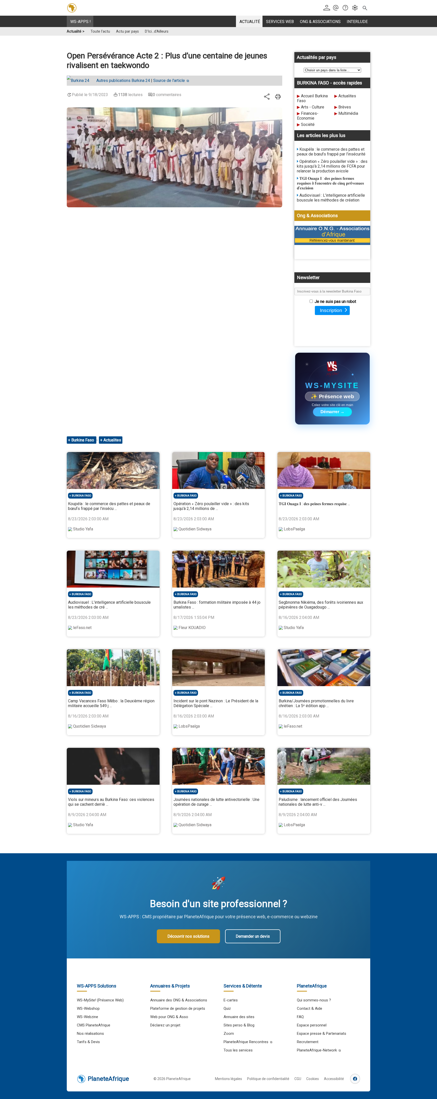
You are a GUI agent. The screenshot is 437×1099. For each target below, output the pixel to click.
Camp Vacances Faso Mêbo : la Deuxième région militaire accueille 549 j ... (111, 703)
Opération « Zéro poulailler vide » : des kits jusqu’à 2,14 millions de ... (211, 506)
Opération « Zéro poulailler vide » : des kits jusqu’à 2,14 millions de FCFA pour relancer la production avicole (332, 166)
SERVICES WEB (280, 21)
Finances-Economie (307, 116)
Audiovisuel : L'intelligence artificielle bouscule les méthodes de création (331, 198)
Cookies (312, 1079)
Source (169, 80)
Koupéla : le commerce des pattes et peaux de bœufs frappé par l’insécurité (331, 151)
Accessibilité (334, 1079)
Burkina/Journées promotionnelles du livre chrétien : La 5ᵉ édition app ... (316, 703)
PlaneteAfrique (108, 1078)
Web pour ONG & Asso (169, 1017)
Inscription (331, 310)
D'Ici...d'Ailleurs (156, 31)
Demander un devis (253, 936)
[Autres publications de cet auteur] (80, 81)
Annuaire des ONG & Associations (178, 1000)
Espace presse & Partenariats (321, 1033)
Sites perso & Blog (239, 1025)
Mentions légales (228, 1079)
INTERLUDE (357, 21)
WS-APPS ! (80, 21)
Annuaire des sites (239, 1017)
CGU (297, 1079)
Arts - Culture (312, 107)
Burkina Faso (83, 440)
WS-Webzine (87, 1017)
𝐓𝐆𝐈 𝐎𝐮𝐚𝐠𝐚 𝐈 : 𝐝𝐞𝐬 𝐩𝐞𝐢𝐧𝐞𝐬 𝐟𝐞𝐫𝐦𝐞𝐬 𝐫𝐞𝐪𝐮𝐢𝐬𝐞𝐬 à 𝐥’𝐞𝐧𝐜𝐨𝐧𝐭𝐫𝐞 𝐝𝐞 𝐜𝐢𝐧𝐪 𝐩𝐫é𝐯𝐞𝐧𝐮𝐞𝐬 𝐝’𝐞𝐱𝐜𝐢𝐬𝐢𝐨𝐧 (330, 183)
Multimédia (348, 113)
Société (308, 124)
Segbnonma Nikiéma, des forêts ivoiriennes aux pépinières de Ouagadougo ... (321, 605)
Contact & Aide (309, 1008)
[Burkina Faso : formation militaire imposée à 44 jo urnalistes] (218, 569)
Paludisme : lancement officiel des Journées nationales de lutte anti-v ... (318, 802)
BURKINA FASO (81, 495)
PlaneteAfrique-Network (317, 1050)
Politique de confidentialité (268, 1079)
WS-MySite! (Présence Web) (100, 1000)
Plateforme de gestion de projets (177, 1008)
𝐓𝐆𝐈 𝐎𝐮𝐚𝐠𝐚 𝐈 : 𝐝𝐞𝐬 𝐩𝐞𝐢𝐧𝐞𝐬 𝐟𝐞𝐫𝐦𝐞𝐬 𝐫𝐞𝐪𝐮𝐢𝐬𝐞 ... (314, 503)
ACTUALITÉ (249, 21)
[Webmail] (337, 8)
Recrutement (307, 1042)
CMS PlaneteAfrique (93, 1025)
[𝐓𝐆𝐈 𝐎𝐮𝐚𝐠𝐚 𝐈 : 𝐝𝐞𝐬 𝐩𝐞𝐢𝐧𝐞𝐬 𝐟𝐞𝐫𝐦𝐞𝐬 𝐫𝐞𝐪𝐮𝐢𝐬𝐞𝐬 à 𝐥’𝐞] (323, 470)
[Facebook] (355, 1079)
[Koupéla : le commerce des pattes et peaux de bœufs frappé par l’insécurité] (113, 470)
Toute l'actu (100, 31)
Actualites (347, 96)
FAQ (300, 1017)
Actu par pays (127, 31)
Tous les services (238, 1050)
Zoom (229, 1033)
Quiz (227, 1008)
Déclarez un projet (165, 1025)
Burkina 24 (123, 80)
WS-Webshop (88, 1008)
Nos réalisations (90, 1033)
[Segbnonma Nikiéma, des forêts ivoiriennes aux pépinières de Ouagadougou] (323, 569)
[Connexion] (327, 8)
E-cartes (231, 1000)
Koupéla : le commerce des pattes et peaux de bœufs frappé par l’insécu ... (109, 506)
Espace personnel (311, 1025)
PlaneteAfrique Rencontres (246, 1042)
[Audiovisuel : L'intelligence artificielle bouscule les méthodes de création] (113, 569)
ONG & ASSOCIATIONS (320, 21)
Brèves (344, 107)
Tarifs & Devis (88, 1042)
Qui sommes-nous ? (314, 1000)
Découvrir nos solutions (188, 936)
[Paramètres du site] (356, 8)
